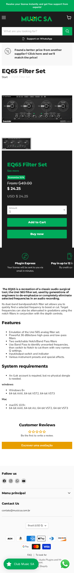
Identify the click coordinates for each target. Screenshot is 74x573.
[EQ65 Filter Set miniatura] (16, 143)
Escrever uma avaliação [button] (37, 445)
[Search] (67, 31)
